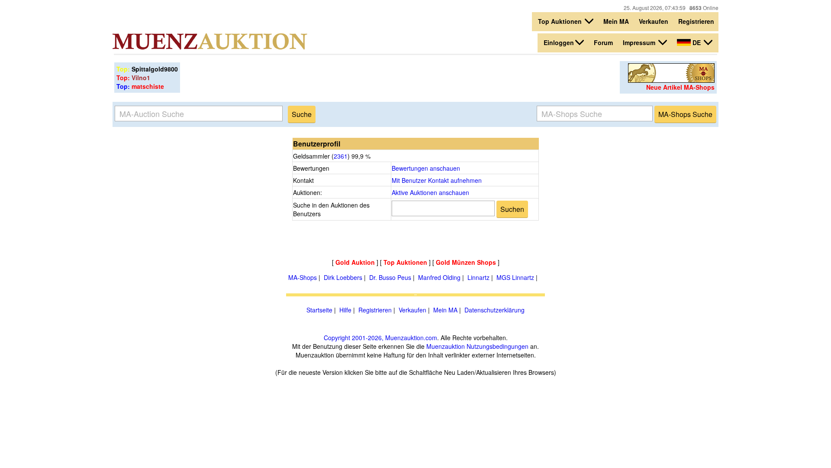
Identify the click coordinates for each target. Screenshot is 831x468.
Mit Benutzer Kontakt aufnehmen (437, 180)
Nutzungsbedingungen (497, 346)
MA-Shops (302, 277)
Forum (603, 42)
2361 (341, 156)
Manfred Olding (439, 277)
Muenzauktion (445, 346)
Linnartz (478, 277)
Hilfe (345, 310)
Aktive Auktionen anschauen (430, 192)
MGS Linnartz (515, 277)
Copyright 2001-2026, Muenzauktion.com (380, 337)
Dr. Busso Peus (390, 277)
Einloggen (559, 42)
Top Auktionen (560, 21)
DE (696, 42)
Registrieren (696, 21)
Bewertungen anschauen (426, 168)
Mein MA (616, 21)
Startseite (319, 310)
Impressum (640, 42)
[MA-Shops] (671, 80)
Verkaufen (653, 21)
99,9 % (360, 156)
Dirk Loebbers (343, 277)
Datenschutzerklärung (494, 310)
